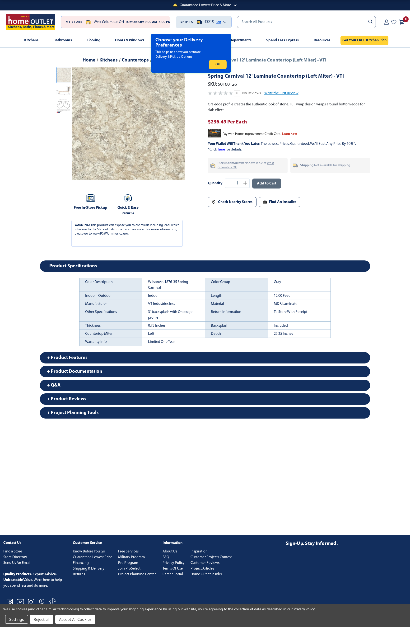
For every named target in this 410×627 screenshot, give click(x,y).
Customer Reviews (205, 563)
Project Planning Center (137, 574)
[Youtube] (20, 602)
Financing (81, 563)
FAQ (166, 557)
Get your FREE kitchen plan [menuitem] (364, 40)
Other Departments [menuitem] (235, 40)
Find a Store (12, 551)
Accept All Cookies (75, 619)
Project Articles (202, 568)
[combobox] (306, 22)
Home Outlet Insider (206, 574)
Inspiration (199, 551)
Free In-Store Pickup (90, 208)
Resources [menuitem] (322, 40)
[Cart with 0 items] (401, 22)
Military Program (131, 557)
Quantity (215, 183)
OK (217, 64)
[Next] (178, 124)
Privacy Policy (174, 563)
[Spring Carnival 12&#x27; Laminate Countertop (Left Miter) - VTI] (128, 123)
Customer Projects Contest (211, 557)
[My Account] (386, 22)
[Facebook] (10, 602)
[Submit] (370, 22)
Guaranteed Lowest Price (92, 557)
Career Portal (173, 574)
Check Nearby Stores (235, 202)
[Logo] (30, 22)
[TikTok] (52, 602)
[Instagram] (31, 602)
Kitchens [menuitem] (31, 40)
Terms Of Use (173, 568)
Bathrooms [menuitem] (62, 40)
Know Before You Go (89, 551)
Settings (16, 619)
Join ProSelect (129, 568)
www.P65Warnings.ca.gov (110, 234)
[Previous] (78, 124)
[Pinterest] (42, 602)
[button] (205, 5)
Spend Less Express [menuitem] (282, 40)
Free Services (128, 551)
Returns (79, 574)
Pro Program (128, 563)
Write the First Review (281, 93)
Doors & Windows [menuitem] (129, 40)
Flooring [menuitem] (93, 40)
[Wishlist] (394, 22)
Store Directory (15, 557)
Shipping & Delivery (88, 568)
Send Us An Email (17, 563)
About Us (170, 551)
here (221, 149)
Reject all (42, 619)
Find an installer (282, 202)
